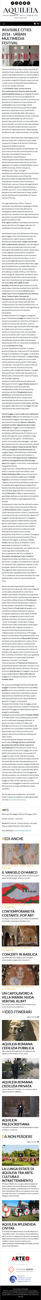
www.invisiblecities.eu (17, 800)
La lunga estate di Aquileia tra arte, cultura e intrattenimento (18, 1175)
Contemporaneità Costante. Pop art (18, 913)
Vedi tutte (32, 1017)
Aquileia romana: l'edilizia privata (17, 1084)
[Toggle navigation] (4, 24)
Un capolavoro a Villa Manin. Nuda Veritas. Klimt (18, 997)
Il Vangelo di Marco (19, 872)
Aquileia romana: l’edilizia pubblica (18, 1046)
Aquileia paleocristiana (15, 1122)
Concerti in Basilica (19, 954)
